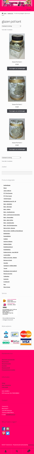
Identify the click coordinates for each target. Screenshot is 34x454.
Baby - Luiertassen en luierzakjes (12, 214)
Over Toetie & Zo (6, 385)
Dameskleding (7, 236)
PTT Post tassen (8, 196)
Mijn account (5, 451)
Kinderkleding (7, 249)
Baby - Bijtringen (8, 206)
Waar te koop (7, 287)
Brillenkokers (7, 233)
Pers (5, 284)
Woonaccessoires (8, 273)
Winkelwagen (26, 450)
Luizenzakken (7, 255)
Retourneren (5, 361)
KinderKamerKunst (8, 247)
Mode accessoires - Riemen (10, 257)
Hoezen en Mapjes (8, 241)
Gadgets (6, 239)
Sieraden (6, 263)
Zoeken (17, 451)
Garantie (4, 365)
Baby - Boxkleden (8, 204)
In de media (5, 387)
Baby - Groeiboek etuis (9, 212)
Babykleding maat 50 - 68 (10, 201)
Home (5, 13)
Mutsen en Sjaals (8, 260)
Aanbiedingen (7, 185)
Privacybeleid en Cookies (8, 370)
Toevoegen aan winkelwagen (17, 68)
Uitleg (3, 383)
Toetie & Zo (10, 13)
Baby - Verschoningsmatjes (10, 225)
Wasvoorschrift (6, 368)
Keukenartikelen (8, 244)
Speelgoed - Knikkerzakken (10, 265)
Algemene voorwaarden (8, 359)
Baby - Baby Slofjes (8, 220)
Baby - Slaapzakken (8, 217)
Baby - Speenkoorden (9, 223)
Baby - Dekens (7, 209)
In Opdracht (6, 281)
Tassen (5, 268)
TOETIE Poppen (7, 198)
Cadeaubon (6, 276)
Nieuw (5, 188)
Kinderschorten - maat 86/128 (11, 252)
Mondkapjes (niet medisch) (10, 271)
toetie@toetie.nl (10, 414)
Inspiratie (6, 279)
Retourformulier (6, 363)
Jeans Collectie (7, 190)
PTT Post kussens (8, 193)
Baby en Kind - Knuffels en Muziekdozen (13, 231)
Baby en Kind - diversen (9, 228)
